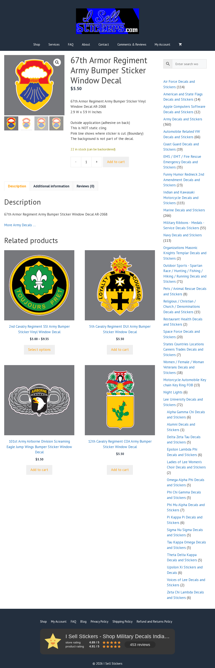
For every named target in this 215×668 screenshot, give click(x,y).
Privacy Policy (99, 621)
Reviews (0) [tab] (85, 186)
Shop (36, 44)
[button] (57, 62)
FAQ (70, 44)
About (86, 44)
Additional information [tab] (51, 186)
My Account (162, 44)
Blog (83, 621)
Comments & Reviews (131, 44)
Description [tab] (17, 186)
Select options (39, 349)
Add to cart (116, 161)
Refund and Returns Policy (154, 621)
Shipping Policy (122, 621)
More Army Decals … (20, 225)
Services (54, 44)
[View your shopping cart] (180, 44)
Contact (103, 44)
